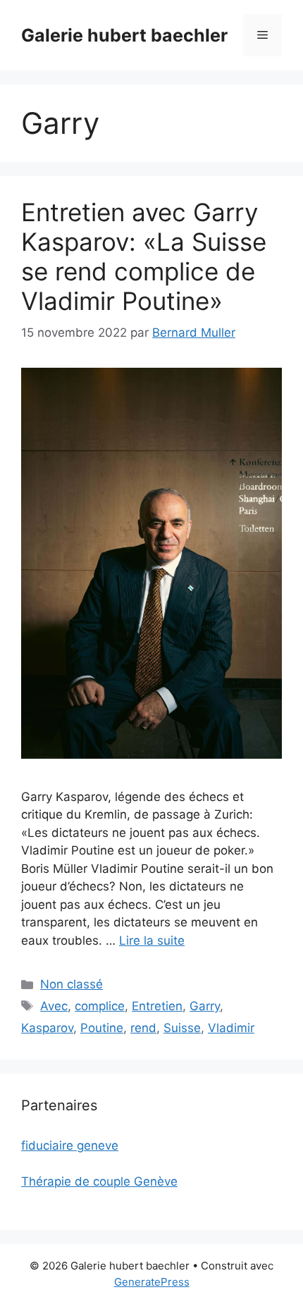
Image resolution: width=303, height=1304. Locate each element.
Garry (205, 1006)
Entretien (157, 1006)
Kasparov (47, 1028)
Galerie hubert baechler (124, 35)
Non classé (71, 984)
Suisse (182, 1028)
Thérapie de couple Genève (99, 1181)
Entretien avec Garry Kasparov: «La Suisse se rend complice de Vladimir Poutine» (143, 256)
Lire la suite (152, 940)
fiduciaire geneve (69, 1145)
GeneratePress (152, 1282)
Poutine (101, 1028)
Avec (54, 1006)
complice (100, 1006)
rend (143, 1028)
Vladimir (231, 1028)
